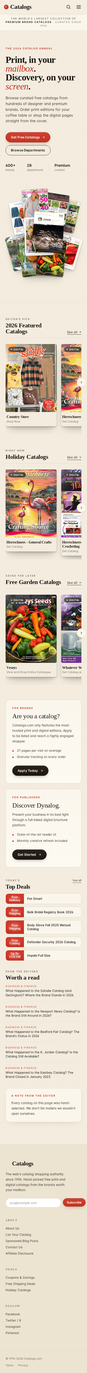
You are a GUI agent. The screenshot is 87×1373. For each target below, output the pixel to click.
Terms (9, 1365)
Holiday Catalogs (18, 1290)
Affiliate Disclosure (19, 1253)
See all (72, 332)
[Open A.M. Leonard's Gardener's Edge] (66, 251)
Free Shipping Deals (20, 1284)
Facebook (13, 1314)
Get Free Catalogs (25, 137)
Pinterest (12, 1333)
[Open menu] (78, 7)
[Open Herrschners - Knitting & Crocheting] (48, 232)
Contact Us (14, 1247)
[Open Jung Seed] (34, 257)
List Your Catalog (18, 1234)
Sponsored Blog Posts (22, 1241)
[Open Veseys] (36, 206)
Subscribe (74, 1202)
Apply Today (28, 771)
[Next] (81, 382)
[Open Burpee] (51, 257)
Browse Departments (28, 150)
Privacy (23, 1365)
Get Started (27, 854)
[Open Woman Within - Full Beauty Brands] (54, 211)
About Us (12, 1228)
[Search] (68, 7)
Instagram (13, 1326)
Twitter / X (13, 1320)
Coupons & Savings (20, 1277)
